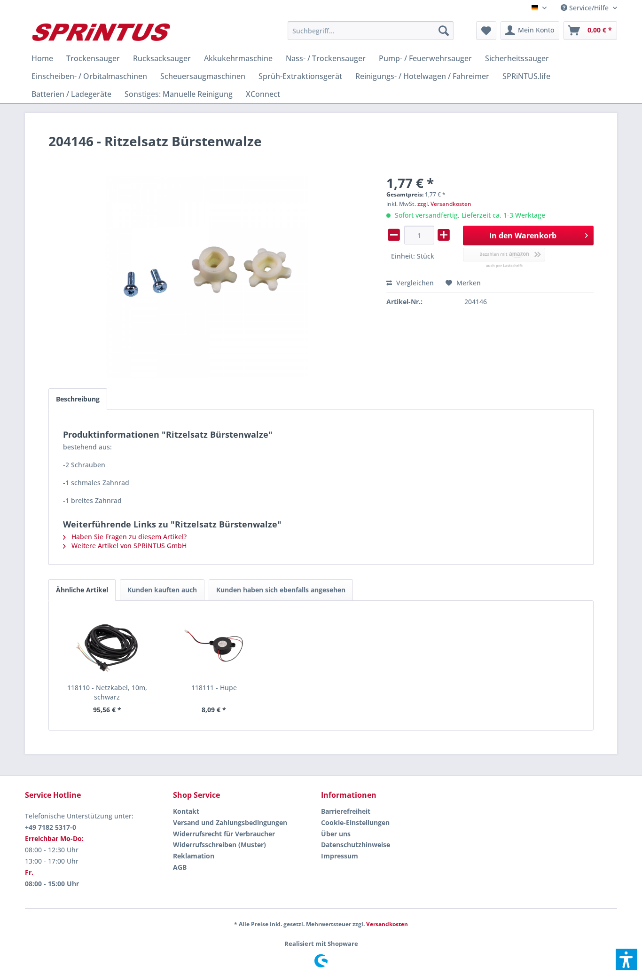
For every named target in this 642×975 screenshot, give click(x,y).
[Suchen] (444, 30)
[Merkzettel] (486, 30)
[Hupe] (214, 645)
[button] (626, 959)
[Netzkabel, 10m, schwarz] (107, 645)
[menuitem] (585, 8)
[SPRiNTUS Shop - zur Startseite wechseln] (101, 33)
